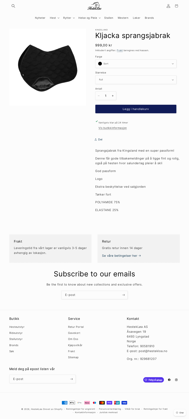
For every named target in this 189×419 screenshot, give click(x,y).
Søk (11, 351)
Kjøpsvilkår (75, 345)
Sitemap (73, 357)
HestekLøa (36, 409)
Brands (14, 345)
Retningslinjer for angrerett (80, 409)
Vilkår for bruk (132, 409)
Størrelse (100, 72)
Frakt (120, 50)
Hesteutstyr (17, 326)
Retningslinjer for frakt (156, 409)
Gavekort (74, 332)
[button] (13, 6)
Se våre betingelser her (119, 255)
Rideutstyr (16, 332)
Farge (98, 56)
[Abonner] (123, 295)
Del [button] (100, 139)
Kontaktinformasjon (85, 412)
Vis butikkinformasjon (112, 127)
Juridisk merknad (108, 412)
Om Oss (73, 339)
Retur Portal (76, 326)
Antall (98, 88)
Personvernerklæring (110, 409)
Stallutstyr (16, 339)
